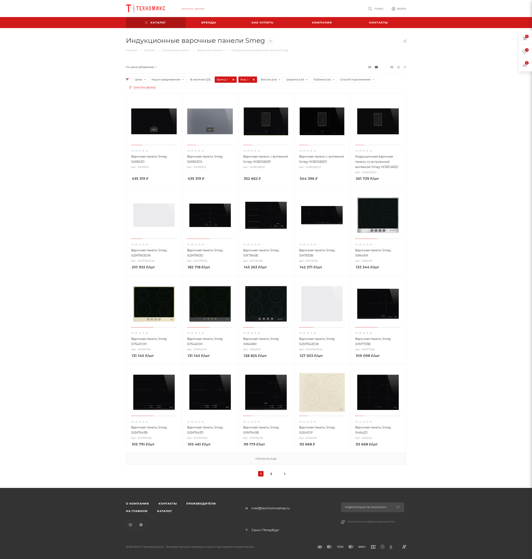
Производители (201, 503)
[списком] (398, 67)
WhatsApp (141, 524)
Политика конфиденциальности (371, 522)
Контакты (168, 503)
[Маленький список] (370, 67)
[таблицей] (405, 67)
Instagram (130, 524)
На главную (137, 511)
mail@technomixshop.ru (270, 508)
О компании (137, 503)
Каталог (164, 511)
